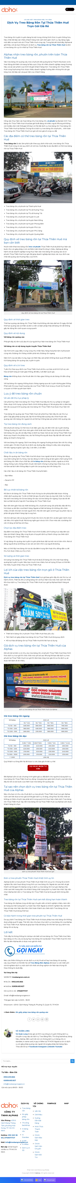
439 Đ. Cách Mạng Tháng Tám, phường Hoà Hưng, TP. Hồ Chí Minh (8, 1125)
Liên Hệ (38, 1111)
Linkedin (51, 1047)
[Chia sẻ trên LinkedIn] (47, 1019)
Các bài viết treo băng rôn (34, 19)
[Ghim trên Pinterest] (42, 1019)
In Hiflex (25, 1144)
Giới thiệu (38, 1115)
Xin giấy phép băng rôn (25, 1116)
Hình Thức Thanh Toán (39, 1129)
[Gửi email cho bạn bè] (38, 1019)
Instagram (42, 1047)
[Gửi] (72, 1061)
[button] (69, 9)
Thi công (48, 19)
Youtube (58, 1047)
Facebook (33, 1047)
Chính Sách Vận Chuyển (38, 1146)
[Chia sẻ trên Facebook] (29, 1019)
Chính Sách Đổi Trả (38, 1154)
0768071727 (10, 1138)
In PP (24, 1141)
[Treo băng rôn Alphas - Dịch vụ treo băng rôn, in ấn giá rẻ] (9, 9)
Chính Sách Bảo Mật (38, 1137)
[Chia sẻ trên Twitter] (34, 1019)
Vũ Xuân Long (22, 1034)
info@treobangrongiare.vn (14, 1084)
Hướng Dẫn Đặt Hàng (38, 1120)
